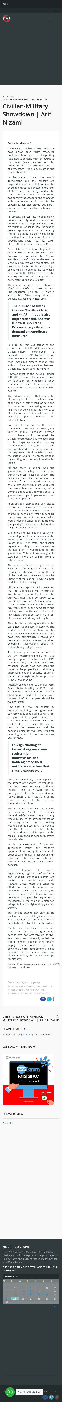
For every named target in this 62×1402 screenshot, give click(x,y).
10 (6, 1291)
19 (22, 1295)
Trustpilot (8, 1123)
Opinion (15, 96)
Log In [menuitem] (4, 3)
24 (6, 1298)
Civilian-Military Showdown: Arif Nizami (31, 986)
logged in (23, 1034)
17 (6, 1295)
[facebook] (45, 1397)
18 (14, 1295)
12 (22, 1291)
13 (30, 1291)
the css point (43, 993)
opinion (15, 993)
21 (39, 1295)
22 (47, 1295)
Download (39, 990)
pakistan (27, 993)
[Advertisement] (31, 53)
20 (30, 1295)
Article (36, 983)
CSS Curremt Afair (20, 990)
